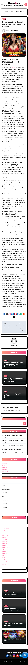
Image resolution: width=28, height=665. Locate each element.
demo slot (4, 539)
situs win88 (4, 467)
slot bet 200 (5, 536)
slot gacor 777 (5, 530)
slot (3, 555)
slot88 (3, 534)
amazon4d (4, 541)
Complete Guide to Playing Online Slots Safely (13, 394)
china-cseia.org (13, 3)
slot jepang (4, 543)
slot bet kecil (5, 553)
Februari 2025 (5, 503)
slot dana (4, 545)
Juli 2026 (4, 482)
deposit (13, 67)
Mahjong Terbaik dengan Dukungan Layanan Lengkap (14, 379)
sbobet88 (4, 469)
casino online (5, 471)
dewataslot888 (5, 528)
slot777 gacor (5, 561)
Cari (14, 419)
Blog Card (21, 661)
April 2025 (4, 496)
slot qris (4, 551)
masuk (9, 410)
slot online (4, 565)
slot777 (4, 538)
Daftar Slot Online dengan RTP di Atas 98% (12, 453)
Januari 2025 (5, 507)
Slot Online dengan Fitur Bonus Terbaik (11, 449)
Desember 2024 (6, 511)
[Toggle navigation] (2, 4)
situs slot (4, 532)
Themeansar (14, 663)
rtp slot (3, 465)
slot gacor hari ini (6, 547)
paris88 (4, 549)
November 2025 (6, 489)
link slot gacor (5, 563)
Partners (6, 568)
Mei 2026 (4, 485)
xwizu (8, 30)
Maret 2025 (5, 500)
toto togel (4, 463)
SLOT (4, 18)
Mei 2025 (4, 493)
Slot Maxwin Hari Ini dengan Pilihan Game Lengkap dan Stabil (13, 363)
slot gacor (4, 559)
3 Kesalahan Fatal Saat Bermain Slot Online (9, 326)
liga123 (4, 557)
